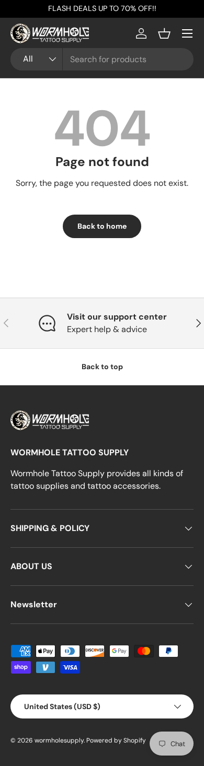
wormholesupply (59, 740)
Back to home (102, 226)
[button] (164, 33)
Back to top (102, 366)
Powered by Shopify (116, 740)
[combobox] (102, 59)
